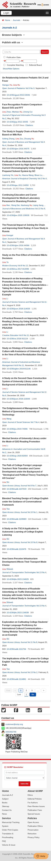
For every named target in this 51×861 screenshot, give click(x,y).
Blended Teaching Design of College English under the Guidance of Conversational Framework (25, 501)
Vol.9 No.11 (24, 335)
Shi (5, 482)
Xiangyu (7, 85)
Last (19, 694)
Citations (29, 125)
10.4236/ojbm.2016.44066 (18, 245)
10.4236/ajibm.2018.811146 (19, 369)
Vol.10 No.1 (32, 512)
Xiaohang (26, 205)
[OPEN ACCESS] (43, 4)
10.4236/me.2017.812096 (18, 269)
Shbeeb (7, 569)
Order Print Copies (10, 830)
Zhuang (29, 139)
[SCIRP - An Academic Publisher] (19, 4)
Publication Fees (35, 810)
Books (4, 802)
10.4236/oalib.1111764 (16, 649)
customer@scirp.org (14, 724)
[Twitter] (3, 710)
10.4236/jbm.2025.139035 (18, 215)
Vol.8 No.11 (19, 365)
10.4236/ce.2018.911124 (17, 339)
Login (6, 13)
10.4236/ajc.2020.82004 (17, 456)
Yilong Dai (15, 205)
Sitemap (5, 806)
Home (7, 20)
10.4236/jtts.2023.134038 (18, 612)
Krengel (7, 235)
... (38, 690)
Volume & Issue (8, 845)
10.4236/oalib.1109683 (16, 519)
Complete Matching (15, 65)
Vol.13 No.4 (41, 572)
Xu (17, 175)
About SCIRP (35, 791)
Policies (32, 818)
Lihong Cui (27, 112)
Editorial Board (35, 65)
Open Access (33, 822)
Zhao (6, 112)
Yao (6, 509)
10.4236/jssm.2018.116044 (18, 399)
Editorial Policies (35, 799)
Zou (19, 139)
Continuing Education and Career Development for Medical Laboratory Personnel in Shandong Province (21, 198)
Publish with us (11, 42)
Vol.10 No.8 (32, 542)
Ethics (30, 795)
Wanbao (17, 112)
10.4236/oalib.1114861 (16, 679)
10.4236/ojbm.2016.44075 (18, 149)
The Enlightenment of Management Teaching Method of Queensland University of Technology (25, 411)
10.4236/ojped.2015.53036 (18, 95)
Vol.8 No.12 (23, 265)
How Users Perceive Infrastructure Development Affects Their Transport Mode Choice (24, 561)
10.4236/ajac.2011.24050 (18, 185)
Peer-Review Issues (36, 806)
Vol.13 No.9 (40, 209)
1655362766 (10, 732)
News (4, 814)
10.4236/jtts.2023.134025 (18, 579)
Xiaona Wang (27, 175)
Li (5, 299)
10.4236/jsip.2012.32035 (17, 122)
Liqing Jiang (38, 205)
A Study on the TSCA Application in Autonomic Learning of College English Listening (22, 531)
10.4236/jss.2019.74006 (17, 429)
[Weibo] (40, 710)
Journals (16, 20)
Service (6, 818)
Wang (6, 419)
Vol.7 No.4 (35, 422)
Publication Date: (13, 57)
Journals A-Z (7, 795)
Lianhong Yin (7, 175)
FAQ (4, 841)
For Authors (33, 802)
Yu (5, 262)
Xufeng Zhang (8, 139)
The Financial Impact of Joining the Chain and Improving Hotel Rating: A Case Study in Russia (25, 228)
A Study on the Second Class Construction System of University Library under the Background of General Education (24, 381)
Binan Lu (38, 175)
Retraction (32, 834)
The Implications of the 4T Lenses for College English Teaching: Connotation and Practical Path (25, 661)
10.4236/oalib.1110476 (16, 549)
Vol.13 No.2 (32, 672)
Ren (6, 205)
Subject (5, 799)
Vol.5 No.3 (30, 88)
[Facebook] (16, 710)
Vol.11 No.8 (32, 642)
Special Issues (34, 814)
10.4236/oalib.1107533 (16, 489)
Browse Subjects (12, 35)
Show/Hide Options (11, 69)
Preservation (33, 830)
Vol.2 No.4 (42, 178)
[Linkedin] (28, 710)
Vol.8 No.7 (31, 485)
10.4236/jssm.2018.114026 (18, 309)
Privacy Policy (33, 837)
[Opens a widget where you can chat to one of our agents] (40, 856)
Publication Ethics (35, 826)
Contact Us (7, 810)
